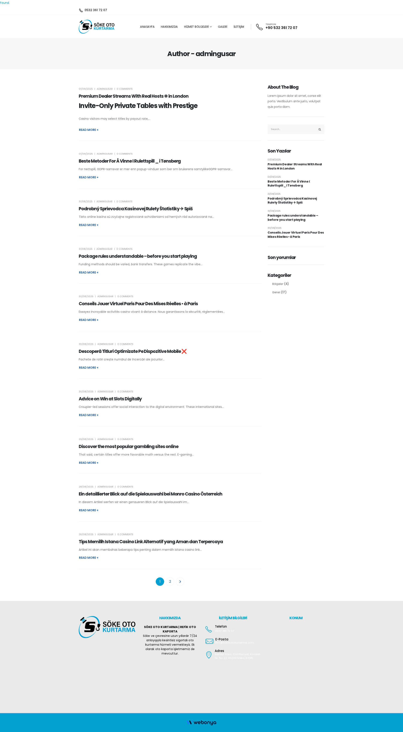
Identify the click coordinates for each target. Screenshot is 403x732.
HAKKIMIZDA (169, 27)
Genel (276, 292)
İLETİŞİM (239, 27)
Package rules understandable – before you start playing (138, 256)
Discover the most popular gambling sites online (128, 446)
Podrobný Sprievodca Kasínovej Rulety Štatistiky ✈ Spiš (136, 209)
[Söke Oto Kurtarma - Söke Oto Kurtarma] (96, 27)
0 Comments (125, 89)
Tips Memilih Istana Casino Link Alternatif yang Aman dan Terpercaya (151, 542)
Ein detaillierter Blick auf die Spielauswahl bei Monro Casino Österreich (150, 494)
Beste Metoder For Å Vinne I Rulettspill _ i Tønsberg (130, 161)
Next (180, 581)
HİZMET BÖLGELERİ (196, 27)
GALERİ (222, 27)
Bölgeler (277, 284)
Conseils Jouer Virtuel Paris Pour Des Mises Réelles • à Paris (138, 304)
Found (4, 3)
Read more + (88, 130)
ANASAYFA (147, 27)
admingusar (105, 89)
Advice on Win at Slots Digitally (110, 399)
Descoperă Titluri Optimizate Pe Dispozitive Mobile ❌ (133, 351)
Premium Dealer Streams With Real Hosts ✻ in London (133, 96)
